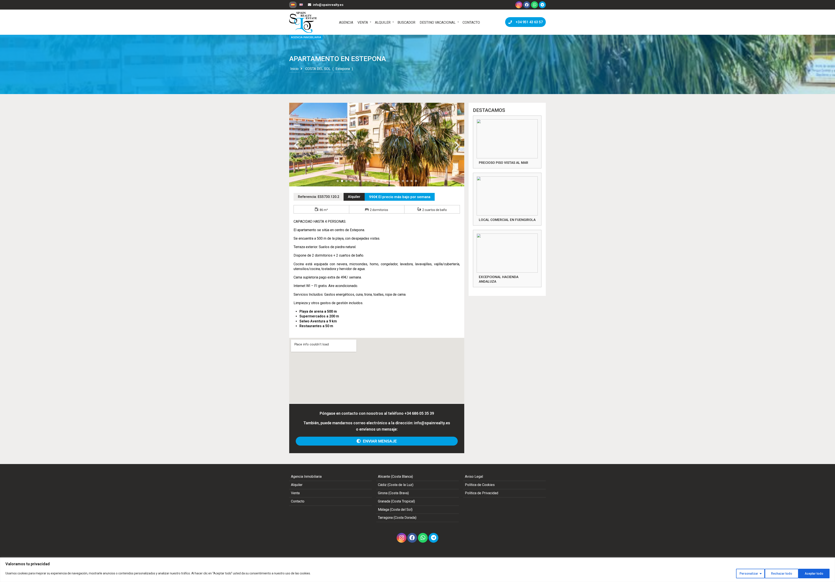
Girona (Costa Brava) (393, 493)
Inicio (294, 69)
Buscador (406, 22)
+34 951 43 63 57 (528, 22)
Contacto (471, 22)
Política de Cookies (480, 485)
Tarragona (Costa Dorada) (397, 518)
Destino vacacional (438, 22)
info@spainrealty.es (328, 5)
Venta (362, 22)
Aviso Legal (474, 476)
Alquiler (383, 22)
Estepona (343, 69)
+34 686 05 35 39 (419, 413)
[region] (417, 569)
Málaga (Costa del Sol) (395, 509)
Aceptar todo (814, 573)
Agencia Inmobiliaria (306, 476)
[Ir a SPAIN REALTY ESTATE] (303, 22)
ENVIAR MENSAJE (379, 441)
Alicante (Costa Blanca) (395, 476)
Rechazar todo (781, 573)
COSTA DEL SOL (318, 69)
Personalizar (749, 573)
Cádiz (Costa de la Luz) (395, 485)
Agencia (346, 22)
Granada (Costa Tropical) (396, 501)
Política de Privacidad (481, 493)
